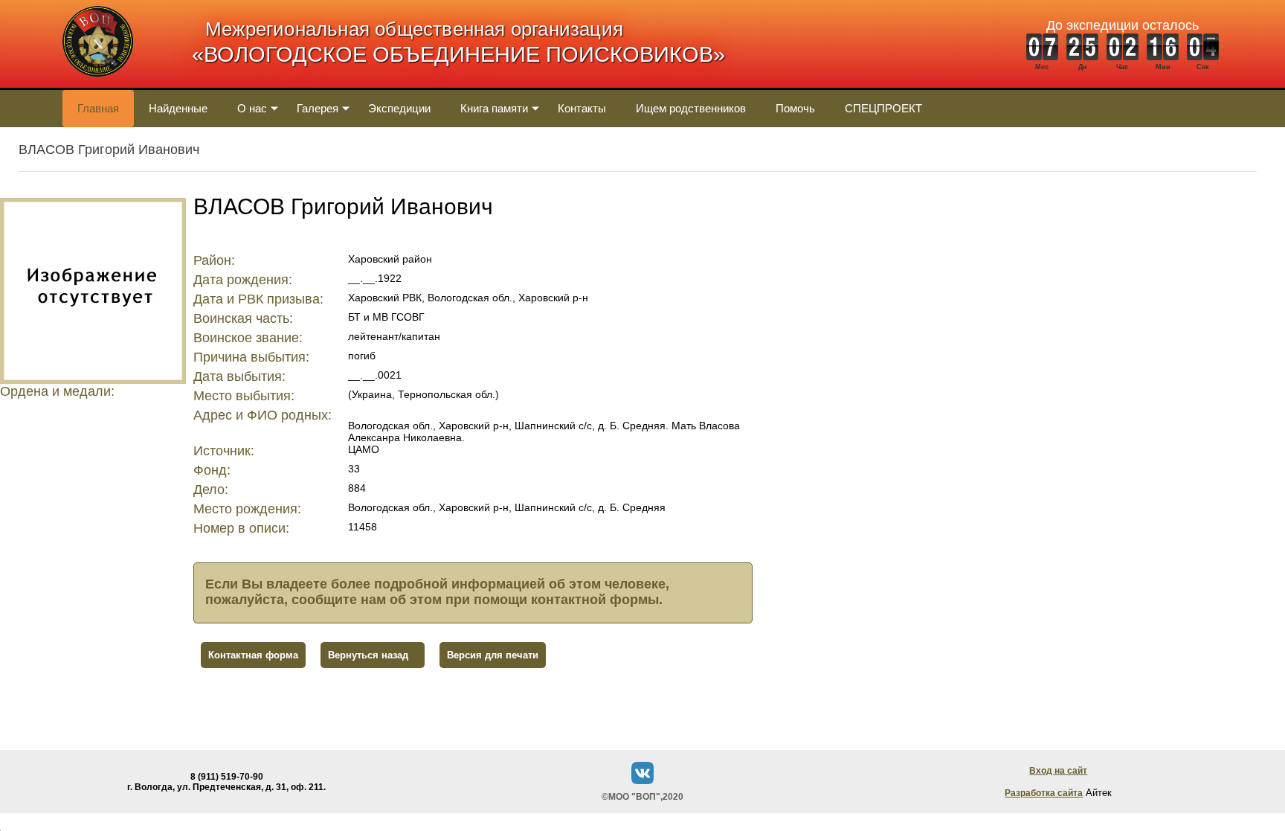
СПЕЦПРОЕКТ (883, 108)
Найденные (178, 108)
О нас (252, 108)
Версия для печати (492, 655)
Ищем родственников (691, 108)
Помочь (795, 108)
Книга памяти (494, 108)
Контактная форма (253, 655)
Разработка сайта (1044, 793)
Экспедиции (399, 108)
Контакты (582, 108)
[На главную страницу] (97, 84)
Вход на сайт (1058, 771)
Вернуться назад (368, 655)
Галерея (317, 108)
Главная (98, 108)
